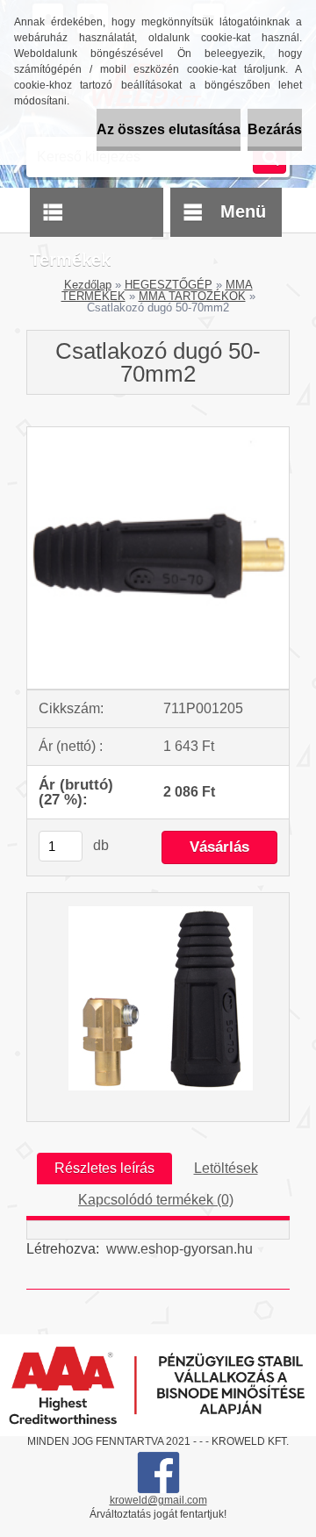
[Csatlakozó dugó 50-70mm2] (158, 433)
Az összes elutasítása (169, 129)
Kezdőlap (87, 284)
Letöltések (226, 1168)
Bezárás (275, 129)
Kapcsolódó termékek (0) (155, 1199)
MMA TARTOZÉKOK (192, 296)
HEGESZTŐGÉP (168, 284)
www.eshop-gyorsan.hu (179, 1248)
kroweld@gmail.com (158, 1500)
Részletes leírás (104, 1168)
